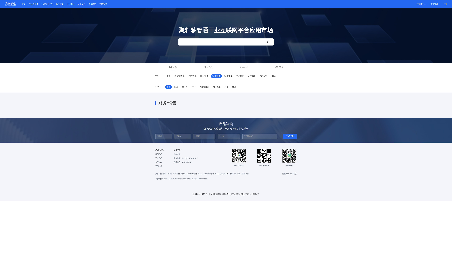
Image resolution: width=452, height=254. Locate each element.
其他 (274, 76)
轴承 (176, 87)
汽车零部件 (204, 87)
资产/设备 (192, 76)
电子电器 (217, 87)
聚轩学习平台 (175, 174)
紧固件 (185, 87)
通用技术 (279, 67)
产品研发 (240, 76)
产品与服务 (33, 4)
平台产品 (208, 67)
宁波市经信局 (188, 179)
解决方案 (60, 4)
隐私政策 (285, 174)
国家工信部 (168, 179)
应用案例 (81, 4)
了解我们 (103, 4)
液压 (194, 87)
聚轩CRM (166, 174)
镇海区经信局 (199, 179)
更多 (206, 179)
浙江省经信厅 (178, 179)
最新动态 (92, 4)
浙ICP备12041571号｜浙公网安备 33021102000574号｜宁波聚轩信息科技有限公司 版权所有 (226, 194)
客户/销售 (204, 76)
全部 (168, 76)
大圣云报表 (219, 174)
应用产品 (173, 67)
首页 (23, 4)
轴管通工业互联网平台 (188, 174)
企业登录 (434, 4)
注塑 (226, 87)
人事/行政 (252, 76)
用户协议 (293, 174)
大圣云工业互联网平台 (206, 174)
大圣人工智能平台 (230, 174)
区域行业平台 (47, 4)
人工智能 (243, 67)
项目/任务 (264, 76)
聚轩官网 (158, 174)
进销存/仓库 (179, 76)
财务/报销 (228, 76)
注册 (446, 4)
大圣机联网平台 (243, 174)
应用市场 (70, 4)
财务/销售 (216, 76)
